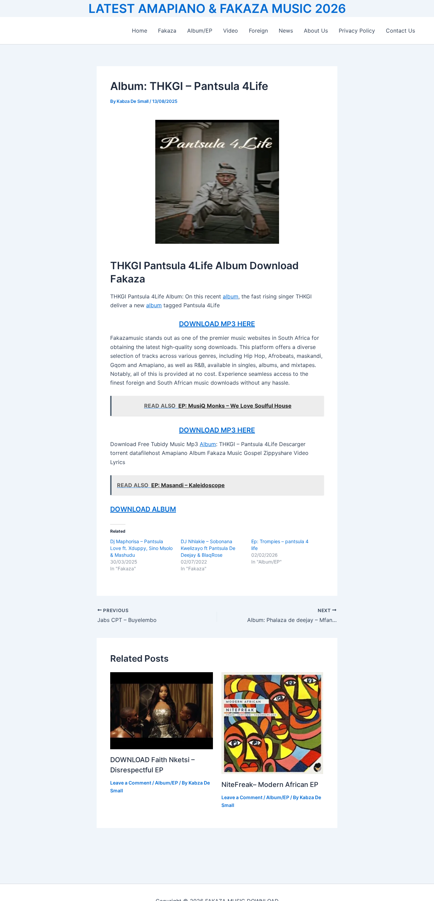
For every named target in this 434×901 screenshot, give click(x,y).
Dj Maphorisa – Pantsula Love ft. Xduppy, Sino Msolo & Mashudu (141, 548)
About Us (316, 30)
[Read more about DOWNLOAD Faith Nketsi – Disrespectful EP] (161, 710)
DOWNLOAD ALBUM (143, 509)
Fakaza (167, 30)
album (230, 296)
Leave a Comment (130, 783)
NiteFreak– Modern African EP (269, 784)
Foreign (258, 30)
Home (139, 30)
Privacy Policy (357, 30)
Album (208, 444)
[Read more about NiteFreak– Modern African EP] (272, 722)
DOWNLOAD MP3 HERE (217, 324)
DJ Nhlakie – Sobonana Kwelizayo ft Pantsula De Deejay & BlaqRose (208, 548)
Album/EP (199, 30)
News (286, 30)
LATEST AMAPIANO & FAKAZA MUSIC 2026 (217, 8)
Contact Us (400, 30)
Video (230, 30)
